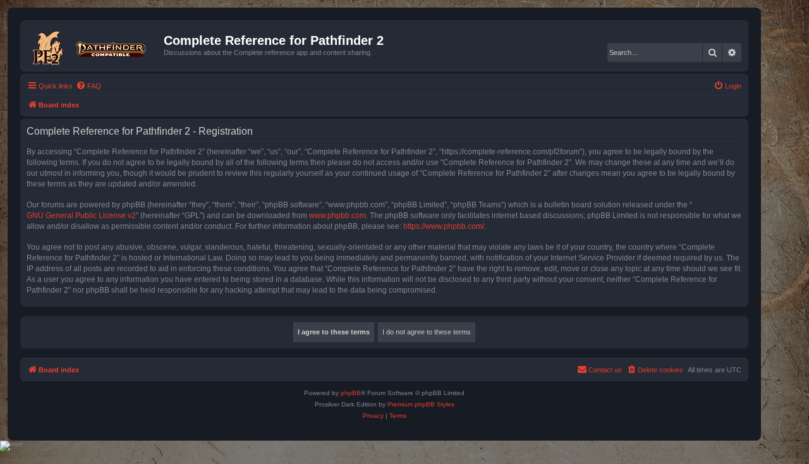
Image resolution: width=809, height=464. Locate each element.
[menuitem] (88, 86)
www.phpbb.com (337, 215)
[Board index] (94, 45)
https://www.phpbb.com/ (443, 226)
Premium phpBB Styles (420, 404)
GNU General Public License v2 (81, 215)
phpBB (351, 392)
